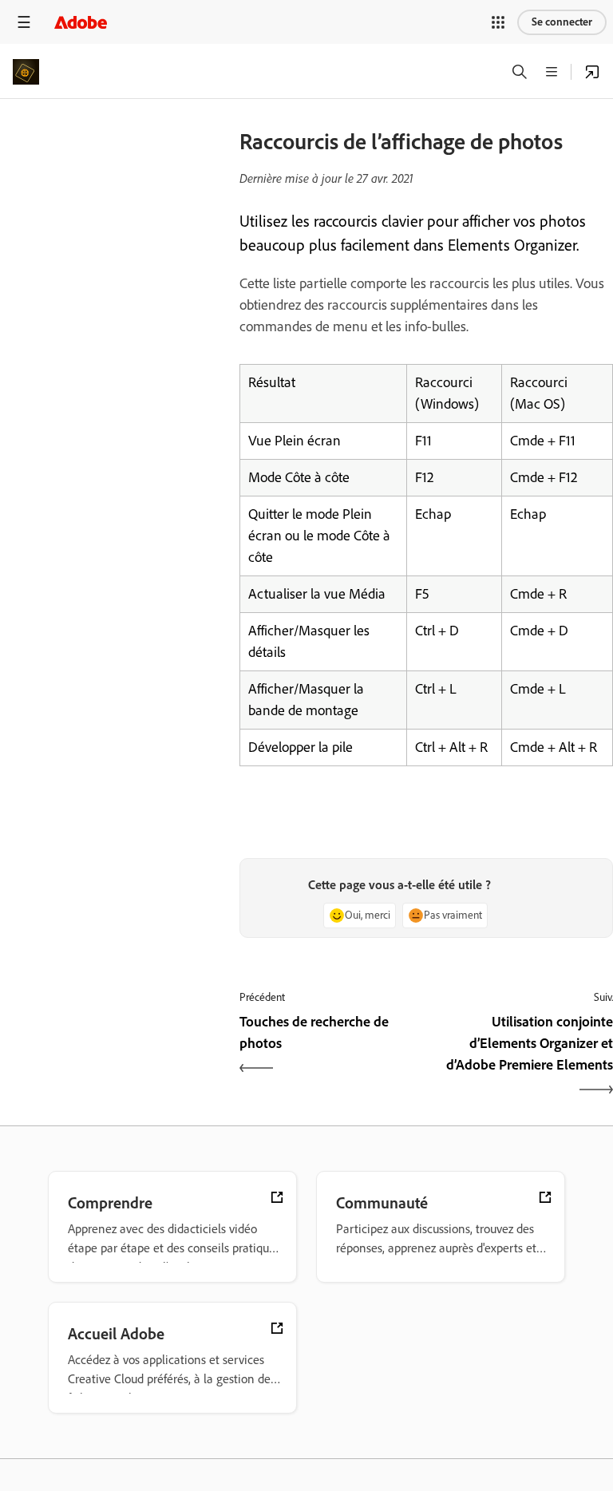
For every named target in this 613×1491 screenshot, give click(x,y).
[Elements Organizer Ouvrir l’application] (592, 72)
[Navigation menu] (24, 22)
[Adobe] (80, 22)
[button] (498, 22)
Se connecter (562, 22)
